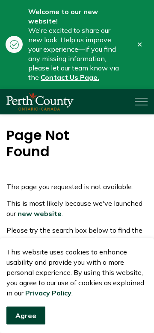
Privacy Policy (48, 293)
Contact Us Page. (70, 77)
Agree (25, 315)
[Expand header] (141, 101)
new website (40, 213)
